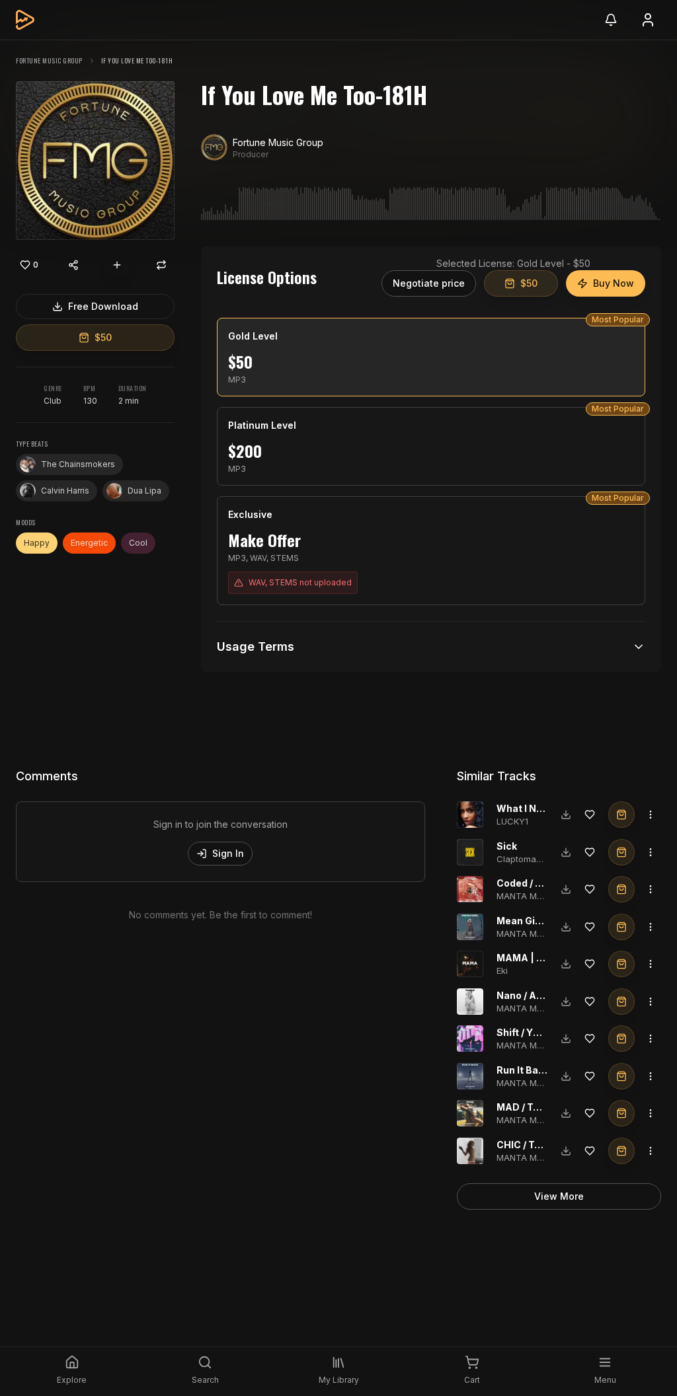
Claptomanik (522, 859)
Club (52, 401)
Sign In (228, 853)
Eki (502, 970)
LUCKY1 (512, 821)
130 (90, 401)
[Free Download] (566, 814)
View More (559, 1196)
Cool (138, 543)
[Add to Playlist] (117, 265)
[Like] (590, 814)
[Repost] (161, 265)
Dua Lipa (144, 491)
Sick (507, 846)
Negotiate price (429, 283)
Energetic (89, 543)
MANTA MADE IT (530, 896)
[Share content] (73, 265)
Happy (37, 543)
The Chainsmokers (78, 464)
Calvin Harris (65, 491)
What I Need (525, 808)
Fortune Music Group (49, 60)
